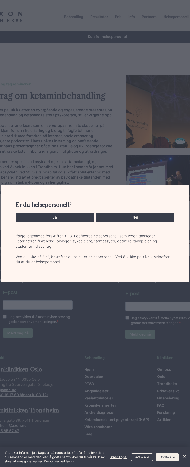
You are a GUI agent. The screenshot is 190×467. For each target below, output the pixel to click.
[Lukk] (184, 457)
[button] (55, 217)
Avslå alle (142, 457)
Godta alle (167, 457)
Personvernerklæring (60, 461)
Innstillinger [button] (118, 457)
